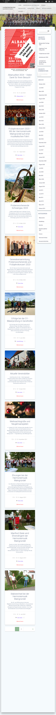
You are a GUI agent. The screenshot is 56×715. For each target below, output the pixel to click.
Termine (43, 5)
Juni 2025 (41, 87)
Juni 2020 (41, 171)
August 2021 (42, 146)
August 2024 (42, 98)
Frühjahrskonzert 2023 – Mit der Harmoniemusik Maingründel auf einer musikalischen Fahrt (20, 132)
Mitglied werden (46, 8)
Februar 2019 (42, 208)
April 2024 (41, 106)
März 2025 (41, 91)
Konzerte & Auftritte (43, 241)
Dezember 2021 (42, 142)
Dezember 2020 (42, 160)
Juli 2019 (41, 190)
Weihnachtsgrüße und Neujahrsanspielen (20, 422)
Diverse (40, 234)
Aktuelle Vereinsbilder (20, 373)
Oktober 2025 (42, 84)
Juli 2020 (41, 168)
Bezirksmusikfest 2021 (43, 229)
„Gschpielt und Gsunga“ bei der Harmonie (42, 62)
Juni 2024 (41, 102)
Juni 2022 (41, 131)
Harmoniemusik (9, 8)
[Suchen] (48, 31)
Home (19, 5)
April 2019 (41, 201)
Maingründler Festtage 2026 (31, 5)
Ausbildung (31, 8)
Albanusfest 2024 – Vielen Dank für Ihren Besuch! (20, 76)
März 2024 (41, 109)
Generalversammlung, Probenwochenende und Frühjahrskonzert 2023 (20, 262)
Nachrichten (22, 8)
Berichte (20, 155)
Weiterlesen (20, 99)
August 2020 (42, 164)
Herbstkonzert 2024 (43, 57)
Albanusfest (20, 96)
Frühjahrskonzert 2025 (44, 53)
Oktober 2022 (42, 128)
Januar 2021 (42, 157)
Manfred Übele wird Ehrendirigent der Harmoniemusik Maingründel (20, 537)
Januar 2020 (42, 182)
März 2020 (41, 179)
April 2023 (41, 120)
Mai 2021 (41, 153)
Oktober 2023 (42, 113)
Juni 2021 (41, 150)
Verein (38, 8)
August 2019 (42, 186)
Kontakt (20, 11)
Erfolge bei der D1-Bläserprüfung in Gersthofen (20, 319)
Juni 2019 (41, 193)
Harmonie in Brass (43, 237)
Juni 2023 (41, 117)
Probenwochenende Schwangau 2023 (20, 206)
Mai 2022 (41, 135)
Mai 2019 (41, 197)
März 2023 (41, 124)
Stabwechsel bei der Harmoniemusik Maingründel (20, 596)
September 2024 (43, 95)
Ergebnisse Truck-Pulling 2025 (43, 49)
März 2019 (41, 204)
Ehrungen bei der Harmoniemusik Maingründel (20, 478)
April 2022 (41, 139)
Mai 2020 (41, 175)
